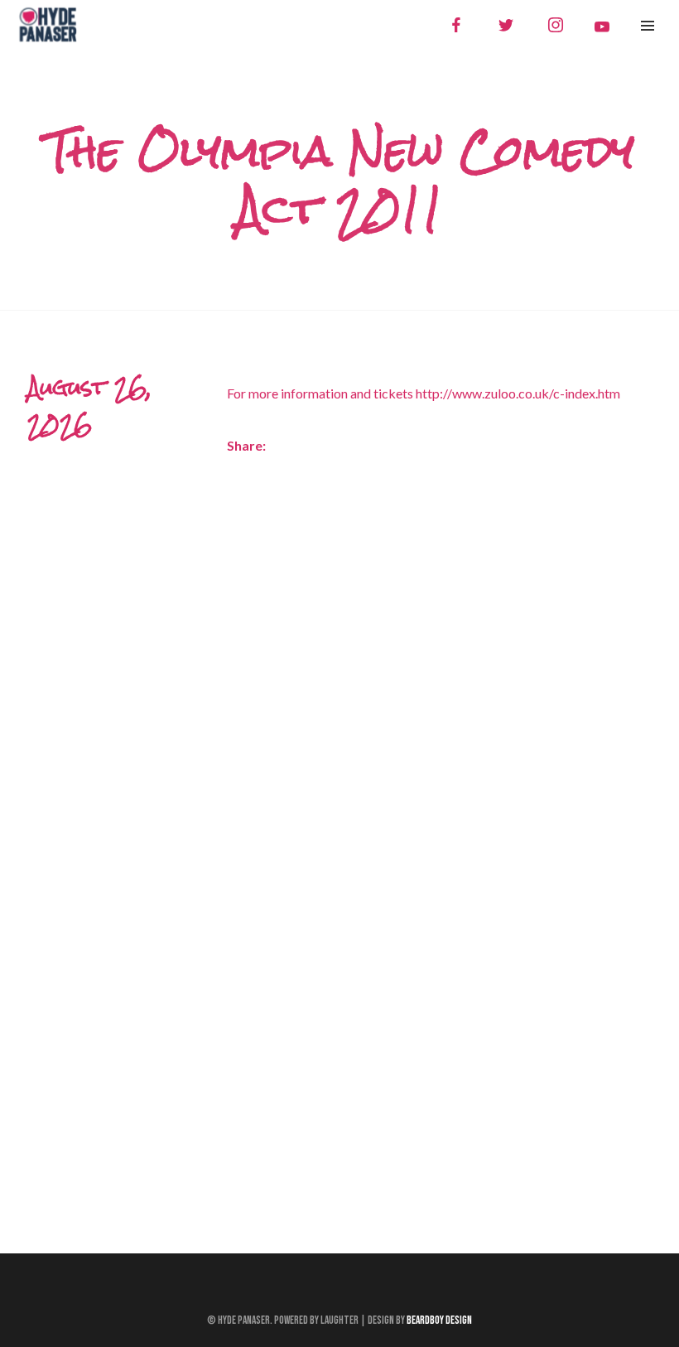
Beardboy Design (439, 1320)
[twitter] (506, 25)
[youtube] (602, 26)
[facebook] (456, 25)
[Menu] (647, 25)
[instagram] (555, 25)
